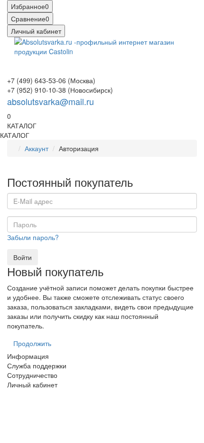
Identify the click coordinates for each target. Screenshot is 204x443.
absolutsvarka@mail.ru (50, 101)
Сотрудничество (32, 375)
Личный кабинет (32, 384)
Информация (28, 356)
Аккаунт (36, 148)
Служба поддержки (36, 365)
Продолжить (32, 343)
